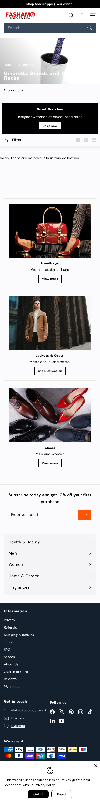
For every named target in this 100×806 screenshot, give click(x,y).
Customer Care (16, 672)
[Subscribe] (84, 515)
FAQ (7, 649)
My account (13, 686)
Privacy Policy (45, 785)
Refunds (10, 627)
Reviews (10, 679)
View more (50, 279)
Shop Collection (50, 371)
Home (8, 65)
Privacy (10, 620)
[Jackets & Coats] (50, 323)
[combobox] (50, 28)
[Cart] (82, 15)
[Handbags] (50, 231)
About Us (11, 664)
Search (9, 657)
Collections (26, 65)
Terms (8, 642)
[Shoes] (50, 415)
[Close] (95, 765)
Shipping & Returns (19, 635)
